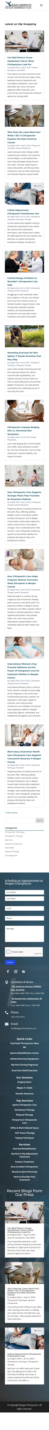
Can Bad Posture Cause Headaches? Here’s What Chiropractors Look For (20, 61)
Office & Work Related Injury (24, 1127)
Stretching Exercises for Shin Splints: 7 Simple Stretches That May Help (24, 356)
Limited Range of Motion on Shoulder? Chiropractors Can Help (22, 281)
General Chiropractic (23, 148)
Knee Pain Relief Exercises (24, 1070)
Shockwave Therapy (25, 1109)
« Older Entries (11, 812)
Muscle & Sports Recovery (24, 1171)
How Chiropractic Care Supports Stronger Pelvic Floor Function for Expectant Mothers (24, 495)
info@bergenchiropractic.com (23, 1028)
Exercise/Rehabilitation (24, 1148)
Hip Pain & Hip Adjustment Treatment (24, 1155)
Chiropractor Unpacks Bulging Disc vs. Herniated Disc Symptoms (23, 430)
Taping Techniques (24, 1137)
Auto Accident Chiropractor (24, 1166)
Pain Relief (21, 70)
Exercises (9, 840)
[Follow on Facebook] (8, 972)
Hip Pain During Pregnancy (24, 1064)
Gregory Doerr (15, 67)
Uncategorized (11, 855)
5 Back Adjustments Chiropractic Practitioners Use (24, 1355)
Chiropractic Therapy (23, 219)
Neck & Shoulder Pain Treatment (24, 1178)
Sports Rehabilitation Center (24, 1053)
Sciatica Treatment (24, 1161)
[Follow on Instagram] (16, 972)
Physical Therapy (12, 851)
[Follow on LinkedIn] (23, 972)
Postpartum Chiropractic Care (24, 1121)
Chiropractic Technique (15, 832)
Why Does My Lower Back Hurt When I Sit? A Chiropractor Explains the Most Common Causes (23, 1291)
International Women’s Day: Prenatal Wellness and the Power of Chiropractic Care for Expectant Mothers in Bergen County (23, 671)
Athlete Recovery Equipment (24, 1058)
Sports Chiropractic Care (24, 1104)
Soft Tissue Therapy (25, 1133)
